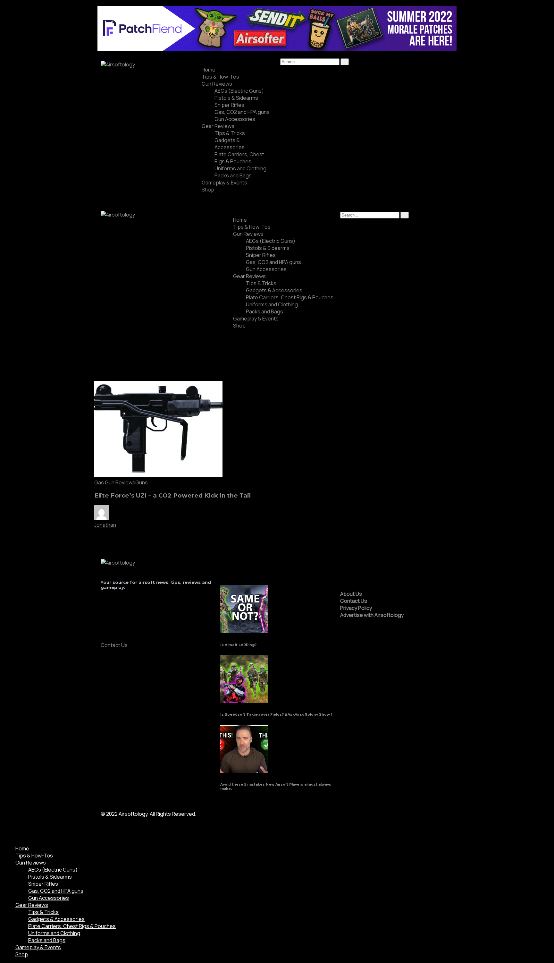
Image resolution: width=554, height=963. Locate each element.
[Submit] (344, 61)
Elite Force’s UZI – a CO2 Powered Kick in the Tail (172, 495)
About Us (351, 593)
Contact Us (353, 600)
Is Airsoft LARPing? (238, 645)
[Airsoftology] (118, 64)
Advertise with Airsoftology (372, 614)
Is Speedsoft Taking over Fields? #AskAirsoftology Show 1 (276, 714)
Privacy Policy (356, 607)
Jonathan (105, 524)
